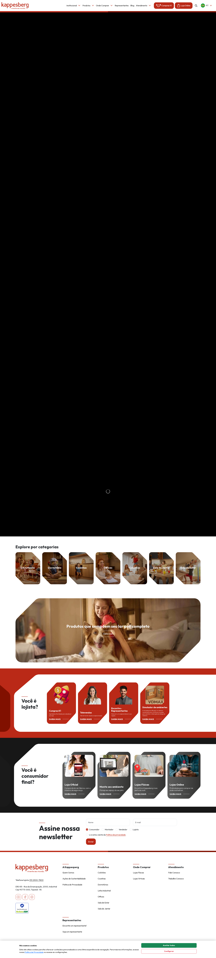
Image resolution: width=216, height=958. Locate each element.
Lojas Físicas (138, 872)
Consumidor (94, 829)
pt (207, 5)
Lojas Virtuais (139, 878)
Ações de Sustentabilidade (74, 878)
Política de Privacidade (34, 952)
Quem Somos (68, 872)
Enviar (91, 841)
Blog (132, 5)
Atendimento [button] (141, 5)
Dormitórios (103, 884)
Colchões (102, 872)
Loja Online (185, 5)
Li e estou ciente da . (107, 835)
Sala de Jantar (104, 908)
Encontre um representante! (74, 925)
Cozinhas (102, 878)
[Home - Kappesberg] (38, 868)
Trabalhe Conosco (176, 878)
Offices (101, 896)
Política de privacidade (116, 835)
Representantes (122, 5)
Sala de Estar (103, 902)
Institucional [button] (71, 5)
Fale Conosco (174, 872)
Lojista (135, 829)
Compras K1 (167, 5)
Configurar (169, 951)
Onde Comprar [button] (102, 5)
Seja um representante (72, 931)
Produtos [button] (86, 5)
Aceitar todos (169, 945)
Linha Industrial (104, 890)
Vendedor (123, 829)
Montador (109, 829)
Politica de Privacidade (72, 884)
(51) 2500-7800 (36, 880)
